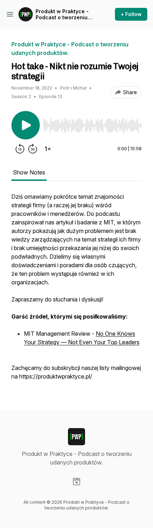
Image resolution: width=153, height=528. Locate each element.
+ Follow (131, 14)
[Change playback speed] (48, 149)
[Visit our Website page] (76, 481)
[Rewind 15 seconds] (20, 149)
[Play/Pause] (25, 125)
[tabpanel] (76, 290)
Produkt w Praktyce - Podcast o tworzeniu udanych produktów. (62, 14)
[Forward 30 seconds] (33, 149)
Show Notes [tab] (29, 172)
